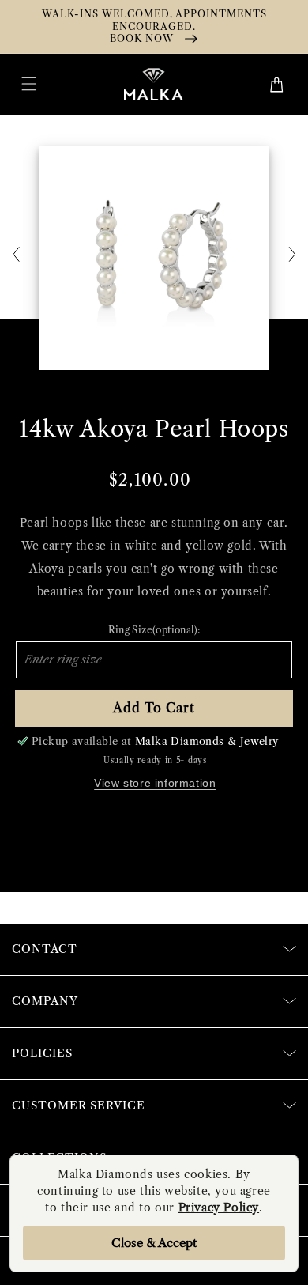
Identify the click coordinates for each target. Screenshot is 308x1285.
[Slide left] (16, 255)
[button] (29, 83)
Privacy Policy (218, 1207)
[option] (154, 258)
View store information (155, 783)
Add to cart (154, 708)
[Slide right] (292, 255)
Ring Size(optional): (154, 630)
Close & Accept (154, 1242)
